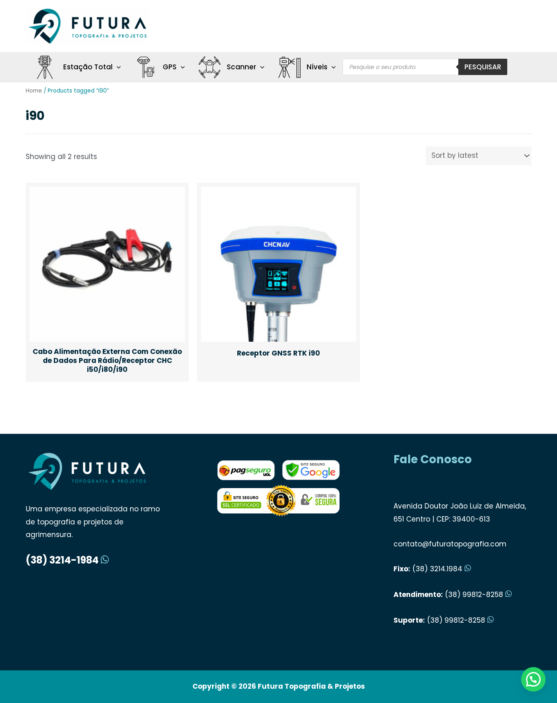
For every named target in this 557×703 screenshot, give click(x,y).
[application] (117, 67)
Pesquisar (482, 67)
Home (34, 91)
